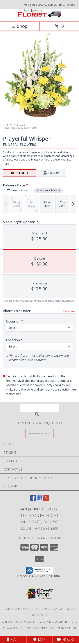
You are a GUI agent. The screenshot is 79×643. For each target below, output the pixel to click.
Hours (68, 639)
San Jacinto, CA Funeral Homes (27, 608)
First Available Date (48, 190)
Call (14, 639)
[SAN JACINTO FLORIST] (39, 16)
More (8, 164)
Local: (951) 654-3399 (39, 528)
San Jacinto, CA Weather (19, 621)
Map (41, 639)
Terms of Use (67, 628)
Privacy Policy (13, 628)
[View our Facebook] (33, 499)
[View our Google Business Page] (39, 499)
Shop (22, 26)
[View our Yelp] (46, 499)
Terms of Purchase (40, 628)
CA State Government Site (58, 621)
